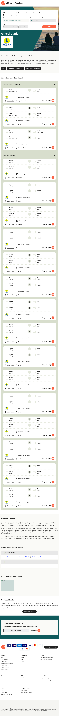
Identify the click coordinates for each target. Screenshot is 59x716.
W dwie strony (7, 12)
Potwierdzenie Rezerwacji (46, 659)
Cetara (13, 556)
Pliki (2, 690)
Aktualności (23, 678)
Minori (27, 556)
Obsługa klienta (4, 659)
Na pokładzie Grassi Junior (15, 68)
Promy (22, 659)
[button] (29, 84)
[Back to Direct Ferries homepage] (12, 3)
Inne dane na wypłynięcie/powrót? (32, 12)
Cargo (22, 661)
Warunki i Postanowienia (6, 694)
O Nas (22, 680)
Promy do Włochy (10, 552)
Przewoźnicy (18, 56)
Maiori (20, 556)
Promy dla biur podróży (46, 680)
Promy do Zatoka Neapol (11, 562)
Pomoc (2, 678)
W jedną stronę (17, 12)
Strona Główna (6, 56)
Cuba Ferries (24, 690)
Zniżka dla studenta (25, 682)
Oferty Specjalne (5, 667)
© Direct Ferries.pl (4, 705)
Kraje (2, 657)
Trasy (3, 68)
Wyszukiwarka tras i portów (7, 663)
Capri (6, 566)
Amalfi (6, 556)
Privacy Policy (4, 692)
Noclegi (22, 657)
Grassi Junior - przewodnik (33, 68)
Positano (34, 556)
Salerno (42, 556)
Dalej (49, 26)
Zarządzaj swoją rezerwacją (47, 657)
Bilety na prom (4, 669)
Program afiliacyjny (45, 678)
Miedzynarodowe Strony (26, 692)
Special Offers (4, 665)
